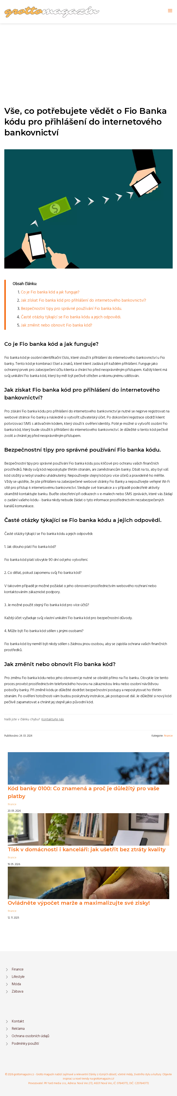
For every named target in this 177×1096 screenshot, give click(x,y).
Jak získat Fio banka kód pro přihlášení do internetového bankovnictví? (83, 300)
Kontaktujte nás (52, 719)
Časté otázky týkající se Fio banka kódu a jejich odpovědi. (71, 317)
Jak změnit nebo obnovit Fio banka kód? (56, 325)
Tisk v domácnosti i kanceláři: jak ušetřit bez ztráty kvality (87, 849)
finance (168, 736)
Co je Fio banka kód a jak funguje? (50, 292)
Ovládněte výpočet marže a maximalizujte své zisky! (79, 903)
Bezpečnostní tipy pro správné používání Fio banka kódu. (71, 309)
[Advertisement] (88, 56)
